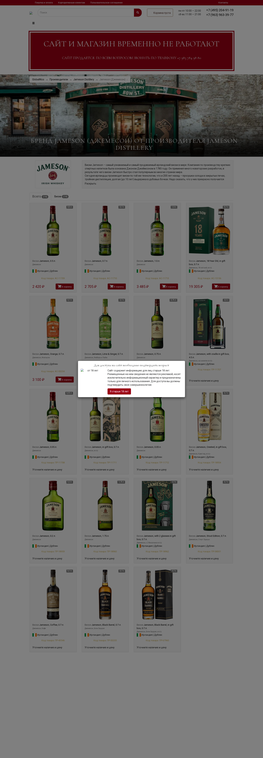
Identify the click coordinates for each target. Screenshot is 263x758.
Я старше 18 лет (119, 391)
